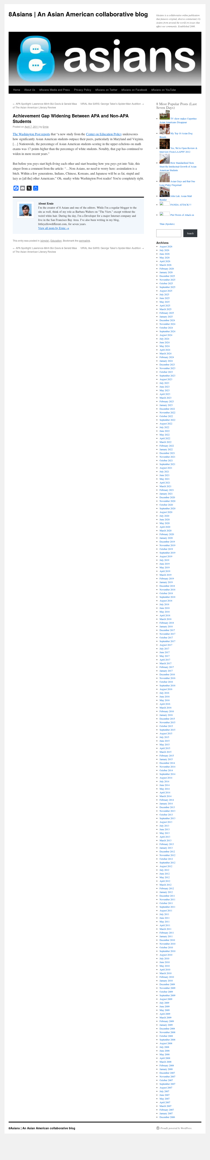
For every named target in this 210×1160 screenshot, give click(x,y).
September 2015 (167, 729)
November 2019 (167, 545)
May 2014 (165, 788)
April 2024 (165, 349)
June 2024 (165, 342)
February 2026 (167, 268)
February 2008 (167, 1065)
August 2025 (166, 290)
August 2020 (166, 512)
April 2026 (165, 261)
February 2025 (167, 312)
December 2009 (167, 984)
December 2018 (167, 585)
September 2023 (167, 375)
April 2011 (165, 925)
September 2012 (167, 862)
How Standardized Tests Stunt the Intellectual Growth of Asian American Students (178, 166)
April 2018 (165, 615)
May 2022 (165, 434)
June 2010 (165, 962)
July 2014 (164, 781)
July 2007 (164, 1091)
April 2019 (165, 571)
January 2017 (166, 670)
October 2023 (166, 371)
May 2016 (165, 700)
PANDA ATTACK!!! (180, 204)
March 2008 (165, 1061)
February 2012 (167, 888)
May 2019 (165, 567)
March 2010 (165, 973)
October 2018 (166, 593)
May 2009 (165, 1010)
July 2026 (164, 250)
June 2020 (165, 519)
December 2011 (167, 895)
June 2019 (165, 563)
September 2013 (167, 818)
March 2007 (165, 1106)
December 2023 (167, 364)
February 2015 (167, 755)
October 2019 (166, 548)
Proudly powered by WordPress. (176, 1128)
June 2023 (165, 386)
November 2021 (167, 456)
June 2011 (165, 917)
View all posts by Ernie (53, 228)
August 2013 (166, 821)
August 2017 (166, 644)
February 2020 (167, 534)
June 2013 (165, 829)
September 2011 (167, 906)
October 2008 (166, 1035)
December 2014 (167, 762)
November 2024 (167, 323)
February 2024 (167, 357)
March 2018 (165, 619)
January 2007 (166, 1113)
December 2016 (167, 674)
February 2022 (167, 445)
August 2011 (166, 910)
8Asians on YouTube (163, 90)
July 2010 (164, 958)
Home (16, 90)
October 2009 (166, 991)
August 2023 (166, 379)
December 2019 (167, 541)
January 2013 (166, 847)
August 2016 (166, 689)
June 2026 (165, 253)
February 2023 (167, 401)
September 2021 (167, 464)
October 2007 (166, 1080)
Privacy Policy (82, 90)
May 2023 (165, 390)
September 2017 (167, 641)
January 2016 (166, 714)
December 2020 (167, 497)
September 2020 (167, 508)
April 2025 (165, 305)
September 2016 (167, 685)
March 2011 (165, 928)
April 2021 (165, 482)
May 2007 (165, 1098)
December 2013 (167, 807)
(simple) (44, 240)
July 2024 (164, 338)
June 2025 (165, 298)
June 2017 (165, 652)
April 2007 (165, 1102)
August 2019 (166, 556)
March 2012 (165, 884)
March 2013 (165, 840)
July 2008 (164, 1047)
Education (56, 240)
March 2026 (165, 264)
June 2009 (165, 1006)
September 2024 (167, 331)
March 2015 (165, 751)
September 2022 (167, 419)
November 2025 (167, 279)
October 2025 (166, 283)
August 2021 (166, 467)
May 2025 (165, 301)
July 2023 (164, 382)
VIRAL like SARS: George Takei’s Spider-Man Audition (112, 103)
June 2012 (165, 873)
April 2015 (165, 748)
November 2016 (167, 678)
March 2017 (165, 663)
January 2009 (166, 1024)
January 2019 (166, 582)
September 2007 (167, 1083)
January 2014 (166, 803)
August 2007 (166, 1087)
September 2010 (167, 951)
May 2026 (165, 257)
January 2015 (166, 759)
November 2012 (167, 855)
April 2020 (165, 526)
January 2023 (166, 405)
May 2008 (165, 1054)
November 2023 (167, 368)
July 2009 (164, 1002)
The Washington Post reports (31, 134)
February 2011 (167, 932)
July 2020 (164, 515)
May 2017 (165, 655)
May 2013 (165, 833)
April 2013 (165, 836)
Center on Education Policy (104, 134)
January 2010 (166, 980)
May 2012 (165, 877)
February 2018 (167, 622)
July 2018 (164, 604)
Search (190, 233)
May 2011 (165, 921)
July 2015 (164, 737)
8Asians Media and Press (54, 90)
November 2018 (167, 589)
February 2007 (167, 1109)
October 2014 (166, 770)
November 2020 (167, 501)
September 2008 (167, 1039)
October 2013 (166, 814)
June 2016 (165, 696)
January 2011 (166, 936)
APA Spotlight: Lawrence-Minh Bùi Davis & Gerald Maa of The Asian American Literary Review (45, 105)
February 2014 (167, 799)
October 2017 (166, 637)
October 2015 (166, 726)
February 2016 (167, 711)
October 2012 (166, 858)
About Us (29, 90)
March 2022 (165, 442)
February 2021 (167, 489)
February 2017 (167, 667)
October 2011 (166, 903)
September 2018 (167, 596)
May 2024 (165, 346)
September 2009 (167, 995)
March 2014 (165, 796)
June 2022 (165, 430)
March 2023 (165, 397)
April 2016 (165, 703)
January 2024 (166, 360)
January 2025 (166, 316)
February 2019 (167, 578)
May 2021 (165, 478)
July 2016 (164, 692)
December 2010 (167, 940)
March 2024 (165, 353)
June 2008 (165, 1050)
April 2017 (165, 659)
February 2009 (167, 1021)
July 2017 (164, 648)
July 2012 (164, 869)
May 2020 (165, 523)
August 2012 (166, 866)
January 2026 (166, 272)
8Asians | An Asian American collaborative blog (78, 13)
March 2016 (165, 707)
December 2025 (167, 275)
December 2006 (167, 1117)
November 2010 (167, 943)
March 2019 (165, 574)
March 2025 (165, 309)
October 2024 (166, 327)
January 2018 (166, 626)
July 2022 (164, 427)
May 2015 (165, 744)
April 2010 (165, 969)
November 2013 (167, 810)
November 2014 (167, 766)
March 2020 (165, 530)
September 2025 (167, 287)
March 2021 (165, 486)
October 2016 (166, 681)
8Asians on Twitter (106, 90)
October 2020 (166, 504)
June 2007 (165, 1094)
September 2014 (167, 774)
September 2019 (167, 552)
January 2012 (166, 892)
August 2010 (166, 954)
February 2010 (167, 976)
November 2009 (167, 987)
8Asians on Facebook (134, 90)
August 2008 (166, 1043)
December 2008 (167, 1028)
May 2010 (165, 965)
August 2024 (166, 335)
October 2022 (166, 416)
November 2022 (167, 412)
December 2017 (167, 630)
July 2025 (164, 294)
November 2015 (167, 722)
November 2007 (167, 1076)
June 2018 (165, 608)
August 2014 (166, 777)
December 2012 (167, 851)
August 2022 (166, 423)
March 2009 (165, 1017)
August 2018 (166, 600)
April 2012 (165, 881)
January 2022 (166, 449)
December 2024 (167, 320)
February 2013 (167, 844)
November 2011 (167, 899)
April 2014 (165, 792)
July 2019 (164, 560)
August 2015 (166, 733)
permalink (84, 240)
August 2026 (166, 246)
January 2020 (166, 537)
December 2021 (167, 453)
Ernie (46, 126)
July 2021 (164, 471)
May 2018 (165, 611)
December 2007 (167, 1072)
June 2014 (165, 785)
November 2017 (167, 633)
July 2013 (164, 825)
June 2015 (165, 740)
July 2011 (164, 914)
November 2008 (167, 1032)
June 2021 (165, 475)
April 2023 (165, 394)
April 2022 (165, 438)
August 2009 (166, 999)
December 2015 (167, 718)
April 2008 (165, 1058)
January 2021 (166, 493)
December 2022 (167, 408)
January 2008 (166, 1069)
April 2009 (165, 1013)
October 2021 (166, 460)
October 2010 (166, 947)
